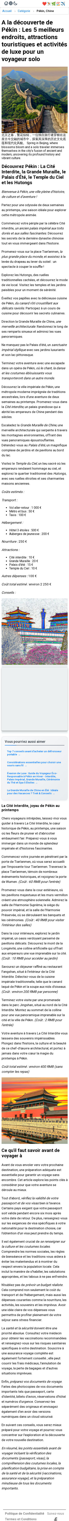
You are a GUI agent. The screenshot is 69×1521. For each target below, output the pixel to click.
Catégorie (24, 11)
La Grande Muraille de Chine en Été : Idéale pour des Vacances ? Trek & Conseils (32, 792)
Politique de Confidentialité (24, 1513)
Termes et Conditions (21, 1519)
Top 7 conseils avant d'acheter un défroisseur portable (34, 753)
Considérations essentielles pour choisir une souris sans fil (34, 764)
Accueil (7, 11)
